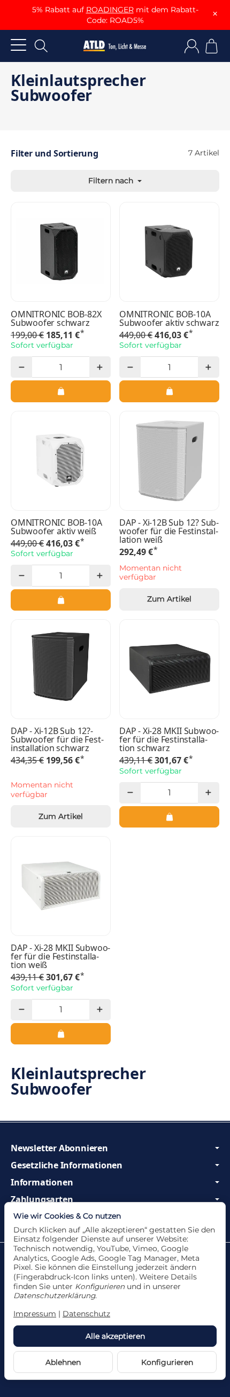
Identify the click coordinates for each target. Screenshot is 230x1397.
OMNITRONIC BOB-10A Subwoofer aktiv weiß (56, 526)
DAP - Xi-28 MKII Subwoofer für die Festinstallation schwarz (169, 739)
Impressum (34, 1313)
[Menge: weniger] (21, 367)
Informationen (42, 1182)
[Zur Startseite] (114, 46)
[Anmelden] (192, 46)
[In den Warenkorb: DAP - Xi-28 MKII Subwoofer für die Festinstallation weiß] (61, 1033)
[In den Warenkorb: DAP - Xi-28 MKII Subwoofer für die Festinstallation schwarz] (169, 817)
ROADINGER (110, 9)
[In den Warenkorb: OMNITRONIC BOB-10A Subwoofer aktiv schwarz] (169, 391)
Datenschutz (86, 1313)
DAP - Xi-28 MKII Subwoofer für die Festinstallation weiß (60, 956)
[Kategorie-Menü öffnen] (18, 44)
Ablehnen (63, 1362)
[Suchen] (41, 46)
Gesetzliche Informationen (66, 1165)
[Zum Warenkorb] (211, 46)
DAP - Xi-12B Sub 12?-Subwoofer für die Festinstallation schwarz (57, 739)
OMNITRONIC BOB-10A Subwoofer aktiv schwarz (169, 318)
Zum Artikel (169, 599)
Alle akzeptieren (115, 1336)
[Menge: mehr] (100, 367)
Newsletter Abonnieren (59, 1148)
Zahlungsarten (42, 1199)
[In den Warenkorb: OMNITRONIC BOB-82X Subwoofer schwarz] (61, 391)
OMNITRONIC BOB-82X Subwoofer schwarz (56, 318)
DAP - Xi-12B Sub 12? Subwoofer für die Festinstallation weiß (169, 531)
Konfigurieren (167, 1362)
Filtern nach (111, 180)
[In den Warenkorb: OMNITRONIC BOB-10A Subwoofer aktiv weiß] (61, 600)
